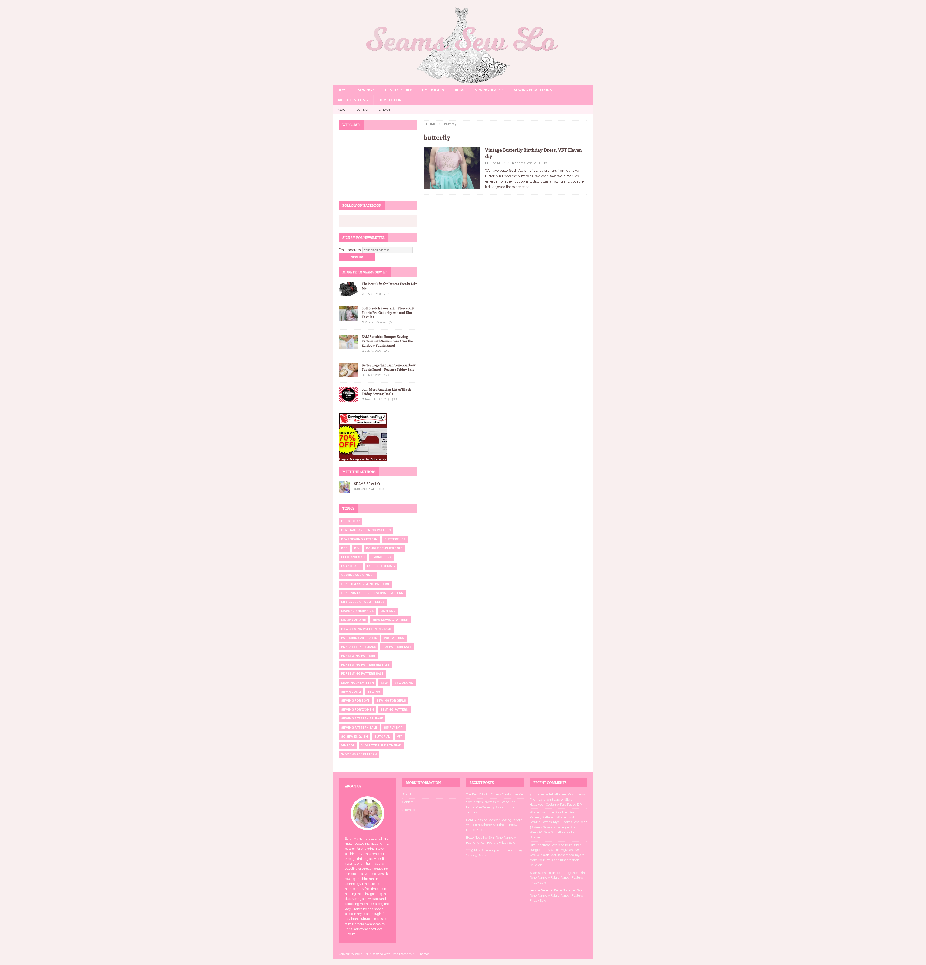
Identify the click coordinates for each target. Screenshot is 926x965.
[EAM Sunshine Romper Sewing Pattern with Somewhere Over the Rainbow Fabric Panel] (348, 342)
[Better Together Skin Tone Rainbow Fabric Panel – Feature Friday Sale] (348, 370)
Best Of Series (398, 90)
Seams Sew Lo (525, 163)
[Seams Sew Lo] (463, 82)
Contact (363, 109)
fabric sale (350, 566)
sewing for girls (391, 700)
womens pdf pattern (359, 754)
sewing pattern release (362, 718)
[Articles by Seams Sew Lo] (344, 490)
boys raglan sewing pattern (366, 530)
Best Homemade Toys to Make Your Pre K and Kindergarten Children (557, 860)
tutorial (382, 736)
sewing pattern (394, 709)
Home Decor (389, 100)
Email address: (350, 250)
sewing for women (357, 709)
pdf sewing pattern (358, 655)
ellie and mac (353, 557)
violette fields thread (381, 745)
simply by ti (394, 727)
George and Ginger (357, 575)
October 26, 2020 (375, 322)
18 (545, 163)
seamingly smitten (357, 682)
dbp (344, 548)
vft (400, 736)
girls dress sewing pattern (365, 584)
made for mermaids (357, 611)
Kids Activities (351, 100)
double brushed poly (384, 548)
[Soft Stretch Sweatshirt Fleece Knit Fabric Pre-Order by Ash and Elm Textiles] (348, 313)
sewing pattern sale (359, 727)
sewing (374, 691)
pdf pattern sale (397, 647)
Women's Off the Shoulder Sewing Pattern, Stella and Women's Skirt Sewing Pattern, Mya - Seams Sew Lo (556, 817)
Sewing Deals (488, 90)
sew (384, 682)
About (342, 109)
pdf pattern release (358, 647)
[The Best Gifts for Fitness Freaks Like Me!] (348, 289)
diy (356, 548)
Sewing (365, 90)
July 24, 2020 (373, 374)
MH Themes (421, 954)
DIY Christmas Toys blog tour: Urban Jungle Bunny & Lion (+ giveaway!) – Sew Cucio (556, 850)
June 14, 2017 (499, 163)
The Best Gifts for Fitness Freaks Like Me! (495, 794)
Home (343, 90)
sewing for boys (355, 700)
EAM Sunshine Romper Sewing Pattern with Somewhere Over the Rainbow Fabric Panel (387, 341)
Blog (460, 90)
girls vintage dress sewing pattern (372, 593)
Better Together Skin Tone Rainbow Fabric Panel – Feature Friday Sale (557, 878)
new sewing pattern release (366, 628)
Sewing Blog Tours (533, 90)
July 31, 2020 (373, 350)
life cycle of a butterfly (362, 602)
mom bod (387, 611)
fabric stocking (381, 566)
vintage (348, 745)
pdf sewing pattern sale (362, 673)
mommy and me (353, 620)
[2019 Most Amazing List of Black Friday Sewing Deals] (348, 394)
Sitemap (385, 109)
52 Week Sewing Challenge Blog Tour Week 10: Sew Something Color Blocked (557, 832)
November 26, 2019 (377, 399)
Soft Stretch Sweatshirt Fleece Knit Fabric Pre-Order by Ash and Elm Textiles (388, 312)
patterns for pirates (359, 638)
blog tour (350, 521)
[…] (531, 187)
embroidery (381, 557)
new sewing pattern (391, 620)
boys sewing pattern (359, 539)
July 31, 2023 (373, 293)
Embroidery (433, 90)
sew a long (351, 691)
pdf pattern (394, 638)
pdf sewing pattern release (365, 664)
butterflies (394, 539)
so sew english (354, 736)
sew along (404, 682)
